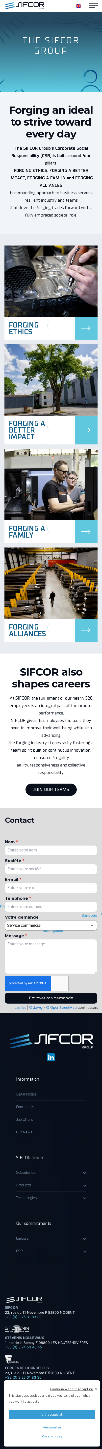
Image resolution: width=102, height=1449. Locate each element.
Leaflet (20, 1007)
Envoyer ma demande (51, 998)
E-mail (13, 879)
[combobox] (51, 925)
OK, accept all (52, 1414)
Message (16, 935)
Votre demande (22, 917)
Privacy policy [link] (52, 1436)
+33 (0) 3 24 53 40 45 (23, 1347)
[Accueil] (24, 5)
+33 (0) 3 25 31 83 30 (23, 1317)
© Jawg (35, 1007)
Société (14, 860)
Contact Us (25, 1107)
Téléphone (18, 898)
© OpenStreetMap (61, 1007)
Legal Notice (26, 1094)
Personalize (52, 1427)
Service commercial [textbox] (24, 925)
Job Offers (24, 1119)
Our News (24, 1132)
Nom (11, 842)
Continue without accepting (71, 1389)
